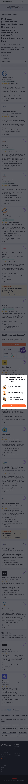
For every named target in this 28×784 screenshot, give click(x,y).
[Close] (25, 376)
